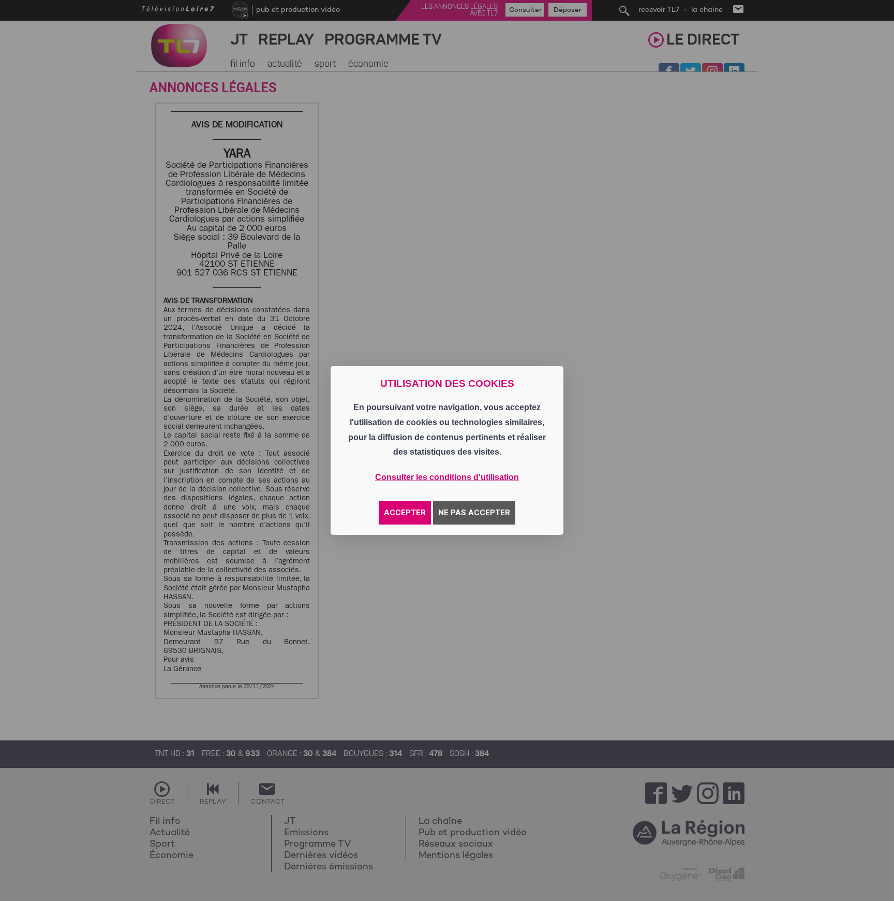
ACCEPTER (405, 512)
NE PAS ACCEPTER (474, 512)
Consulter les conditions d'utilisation (447, 477)
